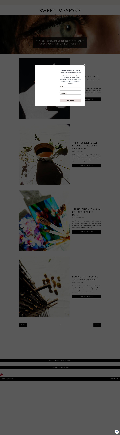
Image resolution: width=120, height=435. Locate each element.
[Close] (84, 65)
